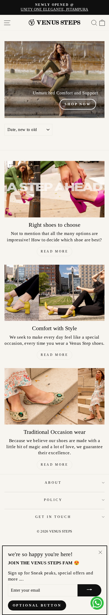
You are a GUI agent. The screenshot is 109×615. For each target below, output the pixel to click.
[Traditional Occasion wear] (54, 396)
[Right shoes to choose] (54, 189)
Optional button (37, 605)
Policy (53, 500)
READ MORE (54, 251)
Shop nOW (78, 104)
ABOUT (53, 483)
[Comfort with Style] (54, 293)
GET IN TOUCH (53, 517)
